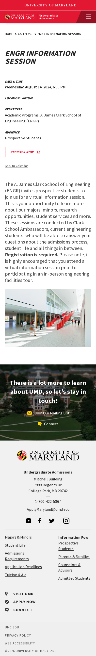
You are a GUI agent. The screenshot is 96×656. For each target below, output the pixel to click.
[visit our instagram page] (66, 520)
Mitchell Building (48, 478)
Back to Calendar (16, 166)
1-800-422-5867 (48, 501)
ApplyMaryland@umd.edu (48, 509)
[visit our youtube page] (28, 520)
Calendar (25, 34)
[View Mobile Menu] (86, 17)
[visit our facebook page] (39, 520)
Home (9, 34)
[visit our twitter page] (52, 520)
